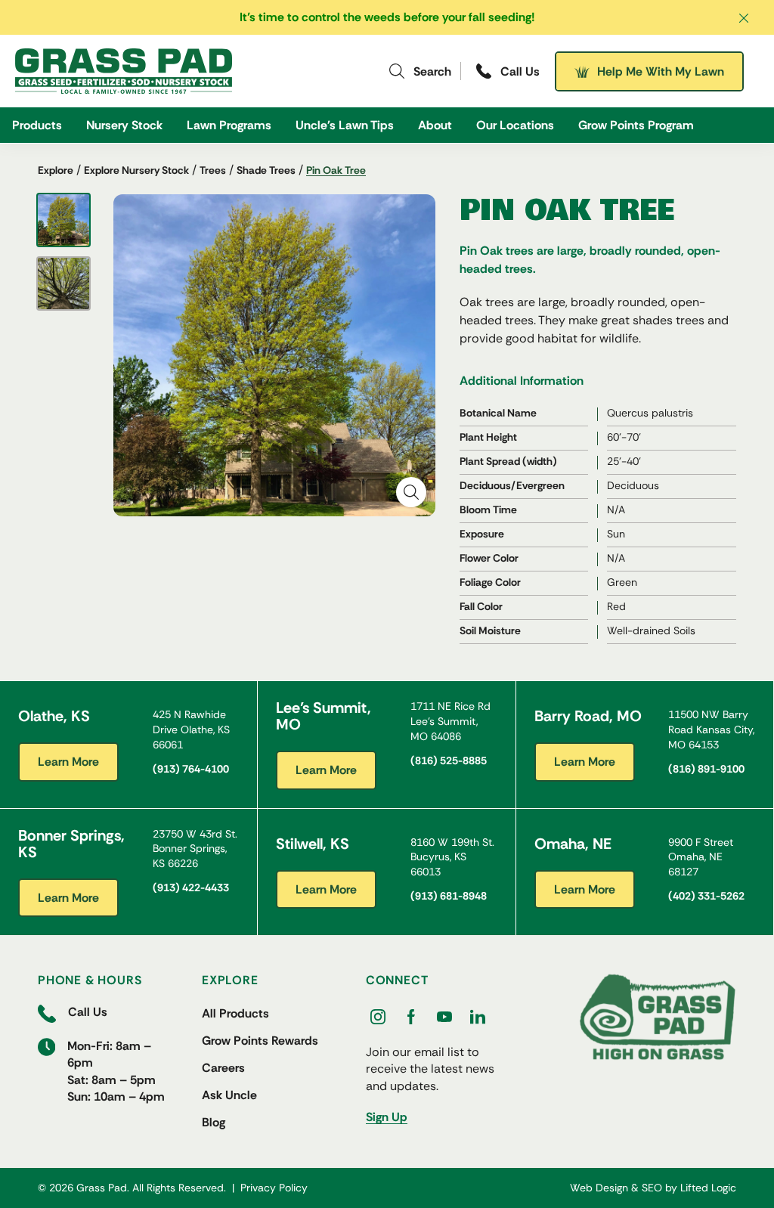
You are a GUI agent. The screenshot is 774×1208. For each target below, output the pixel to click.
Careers (223, 1068)
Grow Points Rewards (260, 1040)
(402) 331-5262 (706, 896)
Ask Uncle (229, 1095)
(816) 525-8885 (448, 760)
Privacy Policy (274, 1187)
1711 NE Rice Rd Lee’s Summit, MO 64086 (450, 720)
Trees (213, 170)
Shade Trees (266, 170)
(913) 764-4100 (191, 769)
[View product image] (63, 220)
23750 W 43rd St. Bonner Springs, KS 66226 (195, 848)
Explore (55, 170)
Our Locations (515, 125)
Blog (213, 1122)
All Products (235, 1013)
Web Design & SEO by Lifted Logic (653, 1187)
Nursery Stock (124, 125)
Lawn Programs (229, 125)
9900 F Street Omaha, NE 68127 (700, 856)
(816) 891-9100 (706, 769)
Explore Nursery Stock (136, 170)
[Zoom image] (411, 492)
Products (37, 125)
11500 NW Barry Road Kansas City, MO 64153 (711, 729)
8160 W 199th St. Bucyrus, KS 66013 (452, 856)
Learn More (68, 762)
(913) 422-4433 (191, 887)
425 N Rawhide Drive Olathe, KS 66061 (191, 729)
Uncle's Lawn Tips (345, 125)
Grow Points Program (636, 125)
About (435, 125)
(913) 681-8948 (448, 896)
